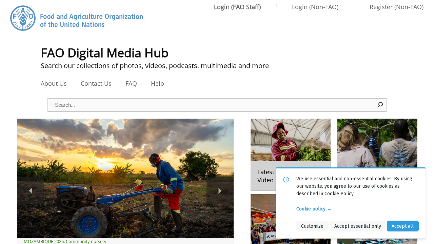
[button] (380, 105)
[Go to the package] (291, 155)
